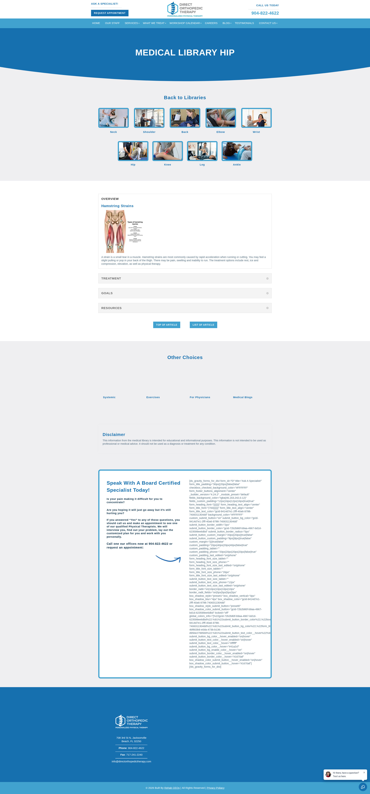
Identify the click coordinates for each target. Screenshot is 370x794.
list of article (203, 325)
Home (96, 23)
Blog (226, 23)
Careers (211, 23)
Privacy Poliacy (215, 787)
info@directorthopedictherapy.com (131, 761)
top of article (166, 325)
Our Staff (112, 23)
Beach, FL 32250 (131, 741)
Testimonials (244, 23)
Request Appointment (110, 13)
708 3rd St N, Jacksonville (131, 737)
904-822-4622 (158, 543)
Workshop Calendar (185, 23)
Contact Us (267, 23)
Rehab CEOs (172, 787)
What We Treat (153, 23)
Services (131, 23)
